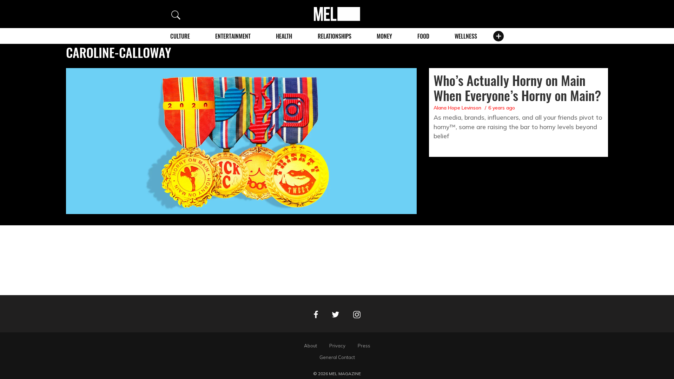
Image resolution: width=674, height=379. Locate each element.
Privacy (337, 345)
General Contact (337, 357)
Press (364, 345)
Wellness (466, 36)
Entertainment (233, 36)
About (310, 345)
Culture (180, 36)
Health (284, 36)
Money (384, 36)
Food (423, 36)
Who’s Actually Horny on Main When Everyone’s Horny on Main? (517, 87)
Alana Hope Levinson (457, 108)
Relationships (334, 36)
